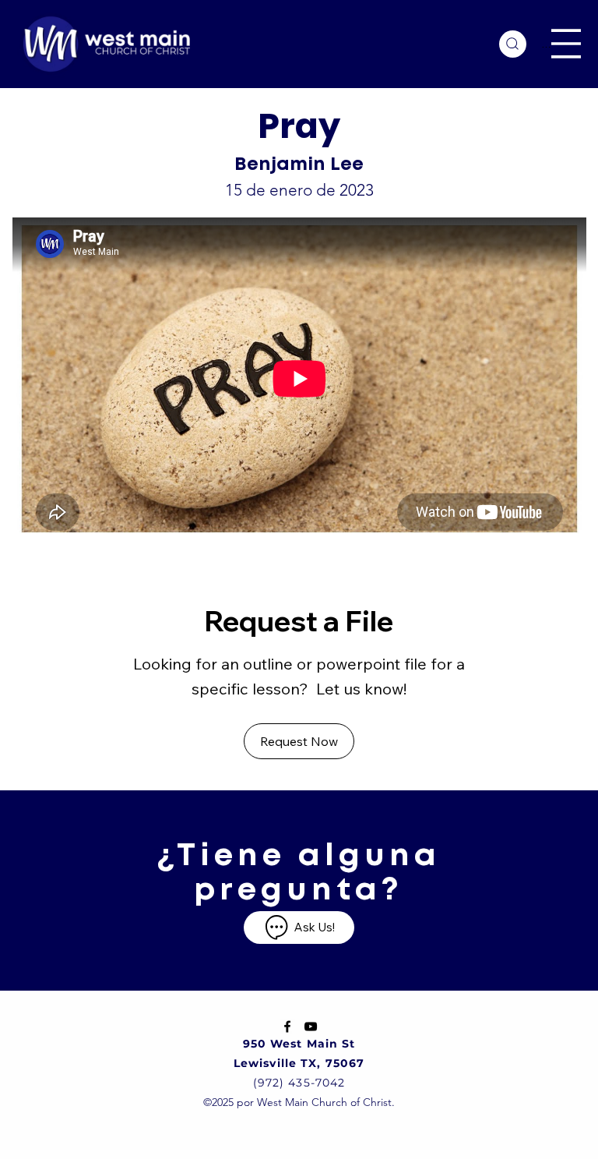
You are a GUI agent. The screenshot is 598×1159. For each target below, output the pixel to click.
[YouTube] (310, 1026)
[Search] (512, 44)
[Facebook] (287, 1026)
